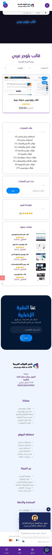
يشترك (26, 338)
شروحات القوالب (24, 488)
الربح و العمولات (24, 423)
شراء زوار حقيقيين (24, 420)
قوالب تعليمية (26, 154)
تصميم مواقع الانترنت (24, 482)
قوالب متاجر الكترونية (26, 164)
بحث (13, 191)
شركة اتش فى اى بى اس (17, 536)
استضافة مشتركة (24, 445)
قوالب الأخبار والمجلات (26, 143)
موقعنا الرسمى (25, 476)
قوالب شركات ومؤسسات (26, 157)
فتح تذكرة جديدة (24, 490)
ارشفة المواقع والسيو (24, 414)
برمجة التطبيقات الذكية (25, 485)
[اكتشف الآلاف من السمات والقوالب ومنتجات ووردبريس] (26, 5)
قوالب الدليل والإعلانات (26, 147)
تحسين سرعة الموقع (24, 417)
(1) (25, 213)
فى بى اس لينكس (24, 454)
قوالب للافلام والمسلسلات (26, 161)
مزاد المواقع (24, 479)
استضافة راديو (24, 451)
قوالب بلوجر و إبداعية (26, 150)
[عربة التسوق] (5, 5)
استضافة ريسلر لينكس (26, 136)
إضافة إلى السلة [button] (25, 94)
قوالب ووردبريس (26, 168)
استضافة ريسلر (24, 448)
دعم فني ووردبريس (24, 411)
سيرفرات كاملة (24, 457)
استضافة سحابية (26, 140)
